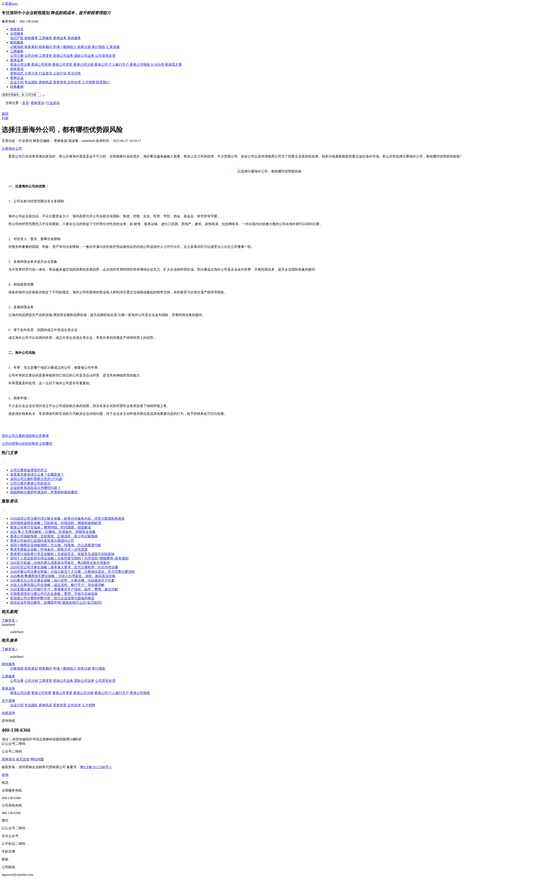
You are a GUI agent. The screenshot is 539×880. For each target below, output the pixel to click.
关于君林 (8, 700)
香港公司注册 (20, 64)
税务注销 (84, 47)
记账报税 (17, 47)
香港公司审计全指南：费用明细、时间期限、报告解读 (50, 527)
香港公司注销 (83, 64)
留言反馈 (22, 759)
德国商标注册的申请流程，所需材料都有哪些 (43, 492)
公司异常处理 (105, 55)
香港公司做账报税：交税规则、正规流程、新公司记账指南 (54, 536)
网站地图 (37, 759)
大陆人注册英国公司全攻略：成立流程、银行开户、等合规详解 (57, 585)
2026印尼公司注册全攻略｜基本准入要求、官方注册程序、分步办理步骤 (64, 567)
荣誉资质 (60, 82)
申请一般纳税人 (65, 47)
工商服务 (46, 38)
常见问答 (74, 73)
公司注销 (31, 55)
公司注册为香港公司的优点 (30, 483)
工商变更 (46, 55)
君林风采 (46, 82)
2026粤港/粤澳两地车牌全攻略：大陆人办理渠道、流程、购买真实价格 (62, 576)
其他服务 (74, 38)
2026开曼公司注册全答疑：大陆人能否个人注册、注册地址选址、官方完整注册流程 (72, 571)
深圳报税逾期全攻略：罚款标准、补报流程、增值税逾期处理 (55, 523)
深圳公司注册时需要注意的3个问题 (36, 479)
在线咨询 (8, 713)
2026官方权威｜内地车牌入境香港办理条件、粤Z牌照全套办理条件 (60, 563)
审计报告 (99, 47)
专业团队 (31, 82)
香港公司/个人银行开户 (112, 64)
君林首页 (17, 29)
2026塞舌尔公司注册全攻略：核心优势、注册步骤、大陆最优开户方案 (62, 580)
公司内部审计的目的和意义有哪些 (27, 443)
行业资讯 (46, 73)
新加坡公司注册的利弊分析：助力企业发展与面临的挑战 (52, 598)
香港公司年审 (41, 64)
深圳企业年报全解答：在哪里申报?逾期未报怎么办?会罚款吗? (56, 602)
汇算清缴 (113, 47)
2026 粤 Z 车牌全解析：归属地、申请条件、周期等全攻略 (53, 532)
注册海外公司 (12, 148)
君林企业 (17, 78)
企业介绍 (17, 82)
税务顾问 (46, 47)
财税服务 (31, 38)
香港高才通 (173, 64)
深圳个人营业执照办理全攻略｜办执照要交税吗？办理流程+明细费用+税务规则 (69, 558)
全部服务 (17, 33)
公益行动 (60, 73)
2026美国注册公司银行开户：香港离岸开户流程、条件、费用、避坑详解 (64, 589)
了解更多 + (10, 620)
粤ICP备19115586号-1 (96, 767)
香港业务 (60, 38)
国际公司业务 (84, 55)
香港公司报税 (140, 64)
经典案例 (17, 86)
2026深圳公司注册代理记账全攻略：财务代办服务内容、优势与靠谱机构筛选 (67, 518)
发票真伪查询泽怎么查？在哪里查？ (37, 474)
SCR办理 (158, 64)
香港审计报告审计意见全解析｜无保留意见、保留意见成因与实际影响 (62, 554)
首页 (25, 103)
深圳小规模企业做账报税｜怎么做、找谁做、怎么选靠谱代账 (55, 545)
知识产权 (17, 38)
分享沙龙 (31, 73)
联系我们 (102, 82)
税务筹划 (31, 47)
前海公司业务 (63, 55)
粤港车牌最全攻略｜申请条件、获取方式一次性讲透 (49, 549)
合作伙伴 (74, 82)
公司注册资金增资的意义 (28, 470)
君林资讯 (17, 69)
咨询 (5, 775)
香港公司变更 (62, 64)
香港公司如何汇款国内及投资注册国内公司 (42, 540)
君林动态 (17, 73)
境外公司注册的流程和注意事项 (25, 436)
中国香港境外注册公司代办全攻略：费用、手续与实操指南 (54, 594)
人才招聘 (89, 82)
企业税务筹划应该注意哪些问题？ (35, 488)
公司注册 (17, 55)
